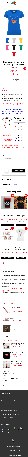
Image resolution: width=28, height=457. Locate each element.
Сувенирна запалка (15, 326)
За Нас (2, 400)
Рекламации (4, 397)
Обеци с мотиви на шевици (7, 216)
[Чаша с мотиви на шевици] (7, 241)
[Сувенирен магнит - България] (6, 319)
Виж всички (6, 385)
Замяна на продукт (19, 404)
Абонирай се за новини (9, 383)
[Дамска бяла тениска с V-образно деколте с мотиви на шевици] (20, 241)
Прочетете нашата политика (14, 446)
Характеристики (8, 271)
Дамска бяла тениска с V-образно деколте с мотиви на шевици (21, 249)
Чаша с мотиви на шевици (7, 248)
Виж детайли (20, 225)
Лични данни (17, 400)
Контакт (3, 407)
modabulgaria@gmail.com (13, 414)
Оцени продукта (6, 187)
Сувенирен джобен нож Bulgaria (16, 308)
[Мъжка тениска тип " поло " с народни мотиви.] (6, 364)
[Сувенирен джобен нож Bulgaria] (6, 310)
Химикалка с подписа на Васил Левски (17, 344)
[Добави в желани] (25, 167)
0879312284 (11, 417)
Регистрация (4, 404)
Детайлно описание (9, 263)
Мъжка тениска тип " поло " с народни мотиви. (17, 362)
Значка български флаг (17, 352)
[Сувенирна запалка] (6, 328)
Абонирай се (7, 336)
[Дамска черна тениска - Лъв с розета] (20, 208)
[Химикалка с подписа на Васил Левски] (6, 345)
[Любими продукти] (21, 3)
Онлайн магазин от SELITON (14, 455)
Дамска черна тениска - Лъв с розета (20, 216)
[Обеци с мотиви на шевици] (7, 208)
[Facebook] (3, 420)
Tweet (15, 184)
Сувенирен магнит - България (15, 317)
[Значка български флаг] (6, 355)
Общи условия (17, 397)
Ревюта (5, 267)
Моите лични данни (14, 450)
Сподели (7, 184)
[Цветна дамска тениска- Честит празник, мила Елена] (14, 35)
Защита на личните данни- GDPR (14, 275)
